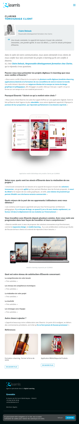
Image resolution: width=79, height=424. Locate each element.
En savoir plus (11, 367)
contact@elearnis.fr (12, 402)
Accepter (70, 418)
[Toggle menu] (74, 5)
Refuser (60, 418)
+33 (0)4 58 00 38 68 (12, 400)
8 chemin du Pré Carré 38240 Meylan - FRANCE (21, 398)
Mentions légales (11, 407)
